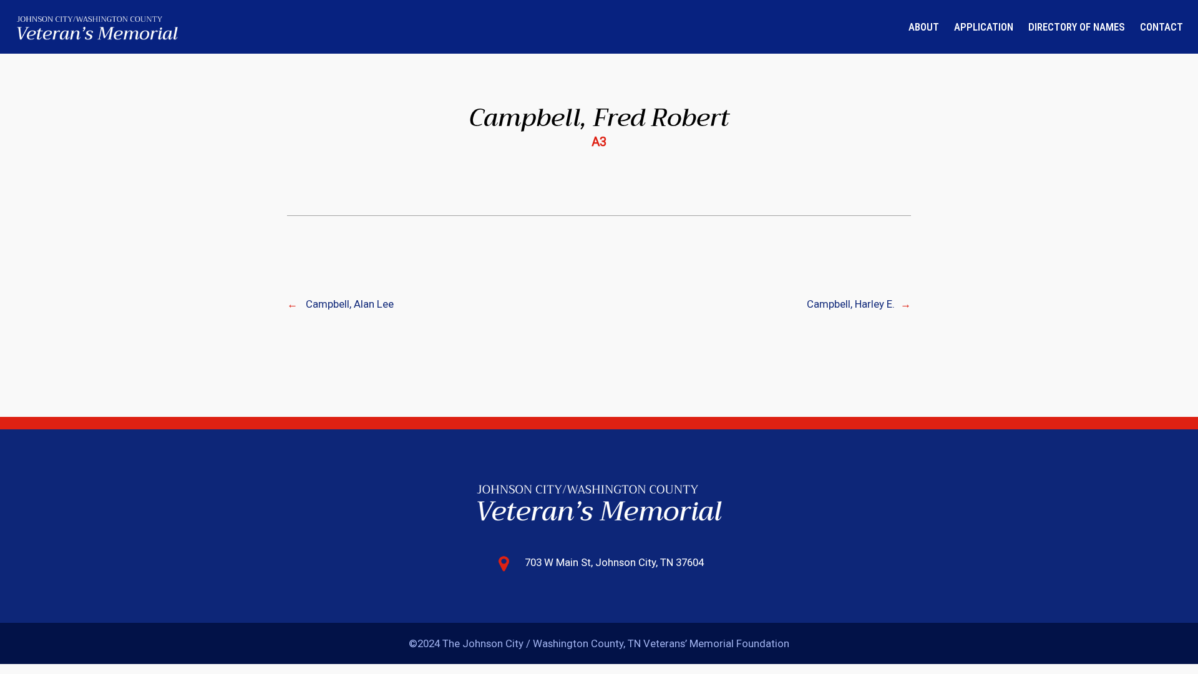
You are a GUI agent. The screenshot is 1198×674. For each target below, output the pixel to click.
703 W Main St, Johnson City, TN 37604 (614, 562)
